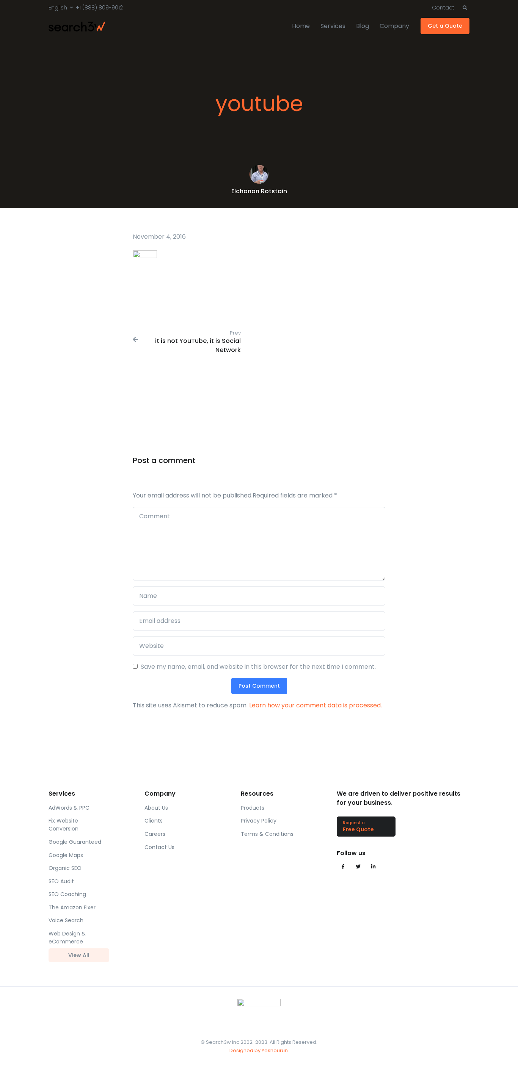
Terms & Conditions (267, 834)
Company (394, 26)
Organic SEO (65, 868)
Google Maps (66, 855)
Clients (153, 820)
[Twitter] (358, 867)
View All (78, 955)
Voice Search (66, 920)
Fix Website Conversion (63, 824)
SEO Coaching (67, 894)
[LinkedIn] (373, 867)
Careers (154, 834)
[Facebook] (343, 867)
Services (332, 26)
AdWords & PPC (69, 808)
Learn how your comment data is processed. (315, 705)
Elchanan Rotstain (259, 191)
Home (301, 26)
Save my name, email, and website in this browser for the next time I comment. (258, 666)
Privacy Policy (258, 820)
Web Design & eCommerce (67, 937)
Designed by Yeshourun (258, 1050)
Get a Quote (445, 26)
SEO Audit (61, 881)
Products (252, 808)
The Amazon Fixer (72, 907)
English (58, 7)
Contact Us (159, 847)
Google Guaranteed (75, 842)
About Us (156, 808)
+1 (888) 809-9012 (99, 7)
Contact (443, 7)
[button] (464, 8)
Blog (362, 26)
